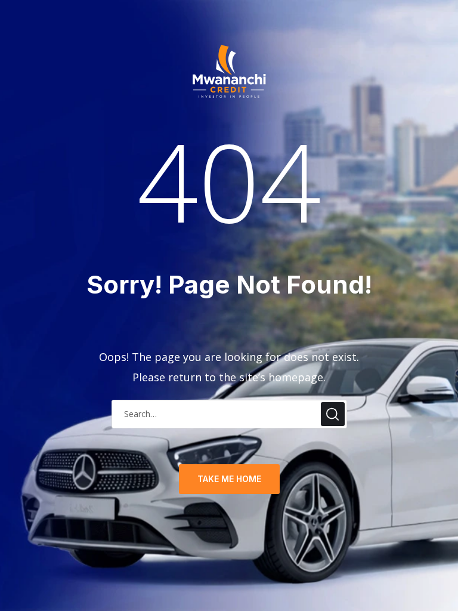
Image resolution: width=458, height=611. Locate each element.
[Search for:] (229, 413)
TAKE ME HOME (229, 479)
